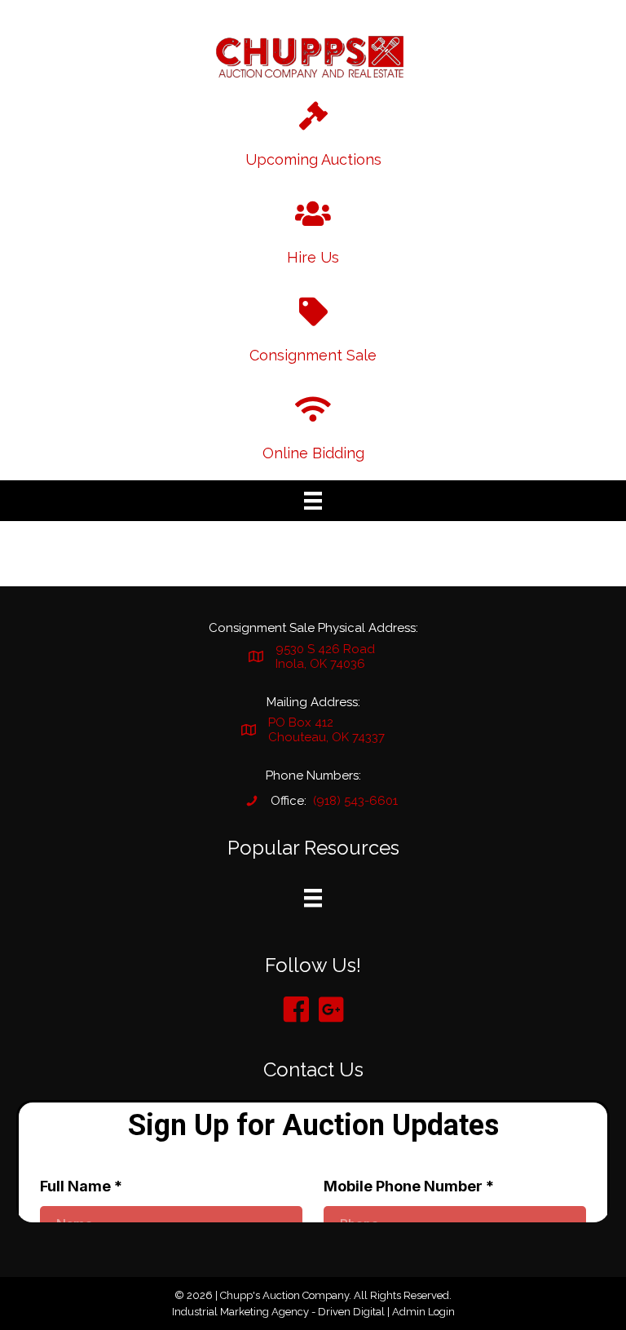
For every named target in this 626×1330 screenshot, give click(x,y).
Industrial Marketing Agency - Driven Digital (278, 1312)
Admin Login (423, 1312)
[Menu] (313, 500)
